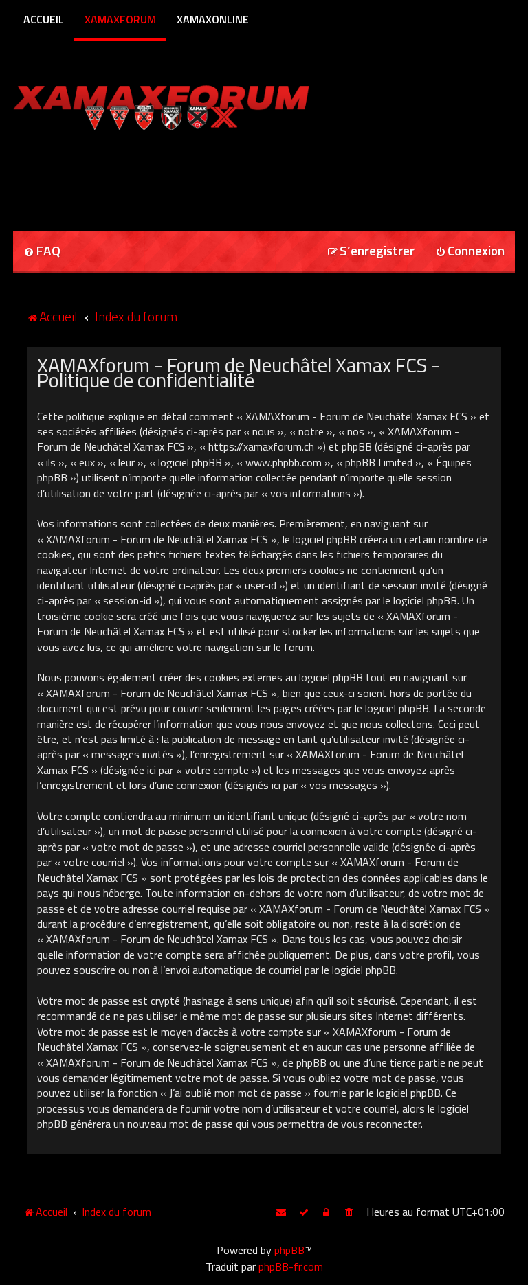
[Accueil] (187, 105)
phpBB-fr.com (290, 1266)
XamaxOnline (213, 19)
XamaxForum (120, 19)
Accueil (43, 19)
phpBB (289, 1250)
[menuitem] (42, 252)
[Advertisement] (174, 175)
